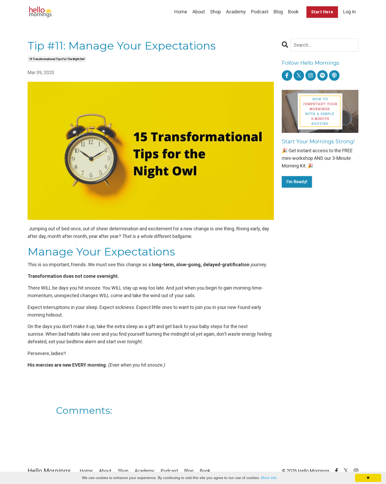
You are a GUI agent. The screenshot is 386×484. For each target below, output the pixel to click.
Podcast (259, 11)
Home (180, 11)
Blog (278, 11)
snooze (92, 288)
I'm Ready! (296, 181)
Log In (349, 11)
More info (269, 478)
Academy (236, 11)
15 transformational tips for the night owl (57, 59)
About (198, 11)
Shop (215, 11)
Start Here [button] (322, 11)
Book (293, 11)
